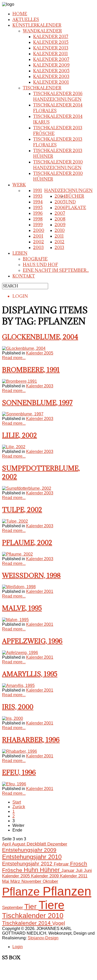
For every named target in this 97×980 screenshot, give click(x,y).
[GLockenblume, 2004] (24, 348)
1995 (38, 207)
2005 (60, 202)
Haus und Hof (40, 264)
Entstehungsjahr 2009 (29, 850)
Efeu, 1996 (19, 772)
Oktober (50, 881)
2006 (60, 207)
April (7, 844)
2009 (60, 225)
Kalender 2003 (51, 76)
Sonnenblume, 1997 (37, 402)
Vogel (58, 923)
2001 (38, 236)
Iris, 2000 (17, 706)
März (15, 881)
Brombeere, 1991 (31, 369)
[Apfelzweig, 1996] (20, 652)
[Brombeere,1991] (19, 381)
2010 (60, 230)
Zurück (18, 807)
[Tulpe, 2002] (15, 521)
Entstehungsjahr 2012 (28, 864)
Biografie (35, 259)
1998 (38, 219)
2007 (60, 213)
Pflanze (22, 891)
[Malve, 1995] (15, 619)
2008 (60, 219)
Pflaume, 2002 (27, 542)
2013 (59, 247)
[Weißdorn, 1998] (19, 587)
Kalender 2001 (51, 82)
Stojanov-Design (43, 938)
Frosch (78, 864)
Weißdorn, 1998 (31, 575)
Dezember (57, 844)
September (13, 907)
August (19, 844)
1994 (38, 202)
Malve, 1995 (22, 608)
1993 (37, 196)
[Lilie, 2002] (13, 447)
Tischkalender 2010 (32, 916)
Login (17, 947)
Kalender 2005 (51, 71)
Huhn (32, 870)
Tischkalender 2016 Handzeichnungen (58, 96)
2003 (38, 247)
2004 (60, 196)
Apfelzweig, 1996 (32, 641)
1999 (38, 225)
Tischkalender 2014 (27, 923)
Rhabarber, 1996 (31, 739)
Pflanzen (67, 891)
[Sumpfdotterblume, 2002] (26, 488)
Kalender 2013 (50, 48)
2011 (59, 236)
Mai (6, 881)
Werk (19, 185)
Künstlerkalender (36, 25)
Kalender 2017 (50, 36)
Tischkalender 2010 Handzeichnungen (58, 165)
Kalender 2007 (51, 59)
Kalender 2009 (51, 65)
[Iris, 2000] (12, 718)
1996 (38, 213)
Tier (31, 907)
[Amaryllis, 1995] (18, 685)
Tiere (51, 905)
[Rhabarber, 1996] (19, 751)
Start (16, 802)
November (32, 881)
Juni (88, 870)
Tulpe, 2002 (22, 509)
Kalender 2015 (51, 42)
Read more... (14, 358)
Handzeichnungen (68, 190)
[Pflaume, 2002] (17, 554)
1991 (37, 190)
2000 (38, 230)
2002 (38, 242)
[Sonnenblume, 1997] (22, 414)
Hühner (50, 870)
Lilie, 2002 (19, 435)
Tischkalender (42, 88)
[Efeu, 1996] (14, 784)
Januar (68, 870)
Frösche (13, 870)
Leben (19, 253)
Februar (62, 864)
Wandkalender (42, 31)
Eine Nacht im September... (56, 270)
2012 (59, 242)
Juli (80, 870)
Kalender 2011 (50, 53)
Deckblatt (37, 844)
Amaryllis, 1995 (29, 674)
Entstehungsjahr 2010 (32, 856)
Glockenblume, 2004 (40, 336)
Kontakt (23, 276)
